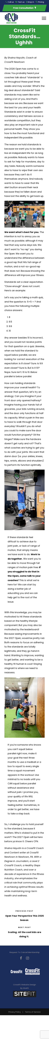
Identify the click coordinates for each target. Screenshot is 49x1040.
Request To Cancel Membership (25, 952)
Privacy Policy (14, 1012)
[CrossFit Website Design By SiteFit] (24, 993)
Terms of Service (33, 1012)
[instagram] (27, 958)
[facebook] (21, 958)
